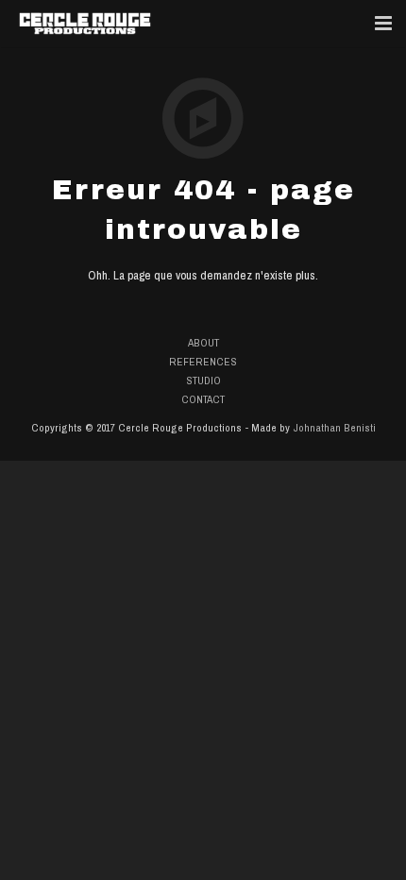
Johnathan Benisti (334, 427)
